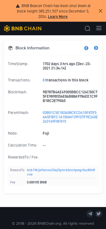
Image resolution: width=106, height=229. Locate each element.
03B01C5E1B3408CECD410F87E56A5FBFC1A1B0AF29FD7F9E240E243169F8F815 (70, 116)
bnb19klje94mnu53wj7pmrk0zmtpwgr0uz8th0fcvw (61, 171)
